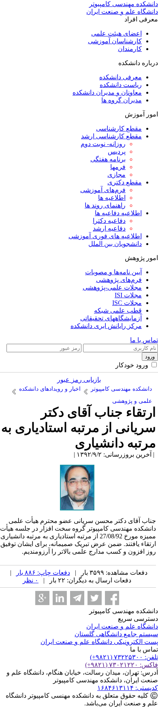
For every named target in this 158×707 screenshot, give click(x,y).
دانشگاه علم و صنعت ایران (122, 626)
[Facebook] (112, 598)
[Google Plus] (42, 598)
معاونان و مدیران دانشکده (107, 92)
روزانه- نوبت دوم (103, 143)
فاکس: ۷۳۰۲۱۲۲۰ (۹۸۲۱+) (121, 664)
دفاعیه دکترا (109, 220)
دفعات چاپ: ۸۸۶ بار (43, 572)
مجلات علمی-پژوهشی (112, 287)
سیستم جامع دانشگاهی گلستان (116, 634)
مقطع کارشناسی (119, 128)
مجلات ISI (128, 295)
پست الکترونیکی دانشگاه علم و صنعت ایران (99, 641)
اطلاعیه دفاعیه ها (118, 213)
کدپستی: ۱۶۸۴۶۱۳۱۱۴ (127, 687)
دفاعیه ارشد (109, 228)
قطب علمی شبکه (118, 310)
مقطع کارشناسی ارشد (111, 136)
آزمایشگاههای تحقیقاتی (111, 318)
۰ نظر (30, 580)
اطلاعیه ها (112, 197)
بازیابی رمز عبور (79, 379)
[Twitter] (95, 598)
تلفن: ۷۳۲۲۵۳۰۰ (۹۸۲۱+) (124, 657)
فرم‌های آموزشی (103, 189)
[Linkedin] (60, 598)
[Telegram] (77, 598)
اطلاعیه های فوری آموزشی (105, 236)
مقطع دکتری (124, 182)
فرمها (118, 166)
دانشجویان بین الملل (115, 243)
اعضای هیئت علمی (116, 33)
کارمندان (130, 48)
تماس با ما (144, 340)
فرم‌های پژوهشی (119, 279)
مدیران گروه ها (121, 100)
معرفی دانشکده (120, 77)
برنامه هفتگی (108, 159)
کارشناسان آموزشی (115, 41)
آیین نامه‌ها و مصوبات (113, 272)
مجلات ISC (127, 302)
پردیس (117, 151)
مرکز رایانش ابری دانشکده (106, 325)
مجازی (116, 174)
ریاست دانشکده (121, 84)
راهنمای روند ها (105, 205)
